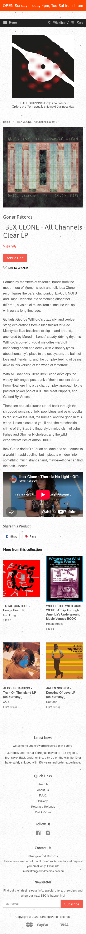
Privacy (43, 801)
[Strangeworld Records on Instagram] (48, 833)
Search (43, 784)
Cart (79, 22)
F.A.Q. (43, 795)
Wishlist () (60, 22)
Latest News (43, 738)
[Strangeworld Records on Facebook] (38, 833)
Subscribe (71, 904)
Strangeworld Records (55, 916)
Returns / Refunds (43, 806)
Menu (12, 22)
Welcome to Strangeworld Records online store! (43, 745)
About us (43, 790)
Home (6, 121)
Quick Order (43, 812)
